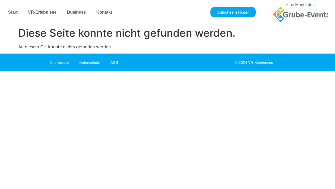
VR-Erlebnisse (42, 12)
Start (13, 12)
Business (76, 12)
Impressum (59, 62)
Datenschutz (89, 62)
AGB (114, 62)
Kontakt (104, 12)
